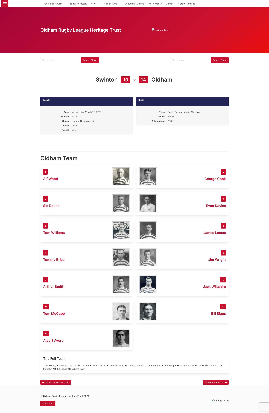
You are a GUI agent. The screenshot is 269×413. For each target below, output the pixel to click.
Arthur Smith (53, 287)
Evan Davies (216, 206)
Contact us (48, 403)
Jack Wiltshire (214, 287)
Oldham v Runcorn (214, 382)
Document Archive (134, 3)
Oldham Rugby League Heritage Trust (80, 30)
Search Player (90, 60)
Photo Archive (155, 3)
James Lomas (214, 233)
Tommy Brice (54, 260)
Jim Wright (217, 260)
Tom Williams (54, 233)
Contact (170, 3)
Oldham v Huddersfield (57, 382)
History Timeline (186, 3)
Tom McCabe (54, 314)
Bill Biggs (218, 314)
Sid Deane (51, 206)
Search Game (220, 60)
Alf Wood (50, 179)
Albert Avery (53, 340)
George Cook (215, 179)
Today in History (78, 3)
